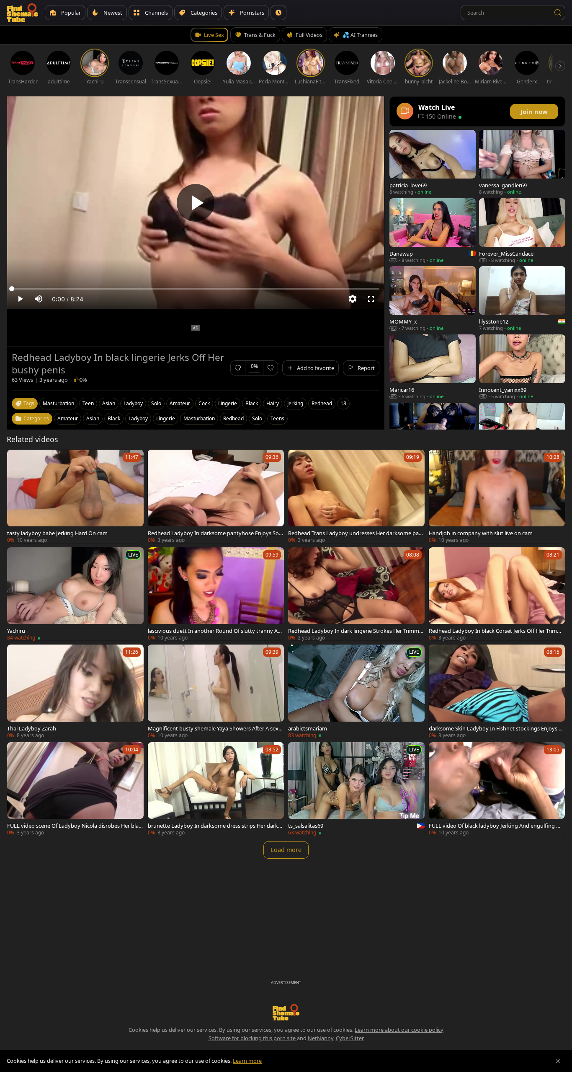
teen (88, 403)
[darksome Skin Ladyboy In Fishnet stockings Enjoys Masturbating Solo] (497, 691)
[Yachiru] (75, 594)
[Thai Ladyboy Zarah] (75, 691)
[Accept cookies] (557, 1061)
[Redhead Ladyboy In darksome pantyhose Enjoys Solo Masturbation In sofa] (216, 496)
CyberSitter (350, 1038)
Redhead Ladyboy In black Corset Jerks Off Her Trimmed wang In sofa (497, 630)
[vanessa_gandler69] (522, 162)
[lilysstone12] (522, 298)
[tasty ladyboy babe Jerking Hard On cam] (75, 496)
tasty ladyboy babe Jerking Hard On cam (57, 533)
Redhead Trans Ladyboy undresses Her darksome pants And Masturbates (356, 533)
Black (114, 418)
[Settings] (352, 298)
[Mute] (38, 298)
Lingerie (165, 418)
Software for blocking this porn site (253, 1038)
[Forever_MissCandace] (522, 230)
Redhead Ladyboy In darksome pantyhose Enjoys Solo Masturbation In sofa (215, 533)
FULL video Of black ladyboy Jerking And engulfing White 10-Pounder (496, 825)
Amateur (67, 418)
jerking (295, 403)
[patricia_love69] (432, 162)
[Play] (195, 203)
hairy (272, 403)
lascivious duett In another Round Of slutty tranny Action (215, 630)
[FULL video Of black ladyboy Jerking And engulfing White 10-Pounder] (497, 789)
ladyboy (133, 403)
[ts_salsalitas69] (356, 789)
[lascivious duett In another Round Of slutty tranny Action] (216, 594)
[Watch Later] (278, 12)
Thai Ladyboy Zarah (31, 728)
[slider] (195, 289)
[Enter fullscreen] (371, 298)
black (251, 403)
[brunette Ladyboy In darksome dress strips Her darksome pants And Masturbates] (216, 789)
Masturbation (199, 418)
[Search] (558, 12)
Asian (92, 418)
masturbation (58, 403)
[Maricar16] (432, 366)
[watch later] (17, 459)
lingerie (227, 403)
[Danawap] (432, 230)
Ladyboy (138, 418)
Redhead (233, 418)
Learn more (247, 1060)
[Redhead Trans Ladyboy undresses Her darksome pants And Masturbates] (356, 496)
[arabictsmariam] (356, 691)
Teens (277, 418)
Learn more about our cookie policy (399, 1029)
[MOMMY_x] (432, 298)
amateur (180, 403)
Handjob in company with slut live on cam (481, 533)
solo (156, 403)
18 (343, 403)
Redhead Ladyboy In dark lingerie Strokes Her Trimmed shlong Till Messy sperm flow (355, 630)
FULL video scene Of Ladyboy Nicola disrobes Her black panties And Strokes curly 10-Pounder (74, 825)
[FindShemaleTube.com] (22, 12)
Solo (257, 418)
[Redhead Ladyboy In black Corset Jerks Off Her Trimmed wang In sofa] (497, 594)
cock (204, 403)
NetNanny (320, 1038)
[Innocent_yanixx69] (522, 366)
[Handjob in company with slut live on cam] (497, 496)
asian (108, 403)
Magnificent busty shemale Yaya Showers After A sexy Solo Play (214, 728)
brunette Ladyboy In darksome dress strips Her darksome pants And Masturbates (216, 825)
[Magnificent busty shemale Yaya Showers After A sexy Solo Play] (216, 691)
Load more (286, 850)
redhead (322, 403)
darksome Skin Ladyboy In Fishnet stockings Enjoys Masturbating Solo (496, 728)
